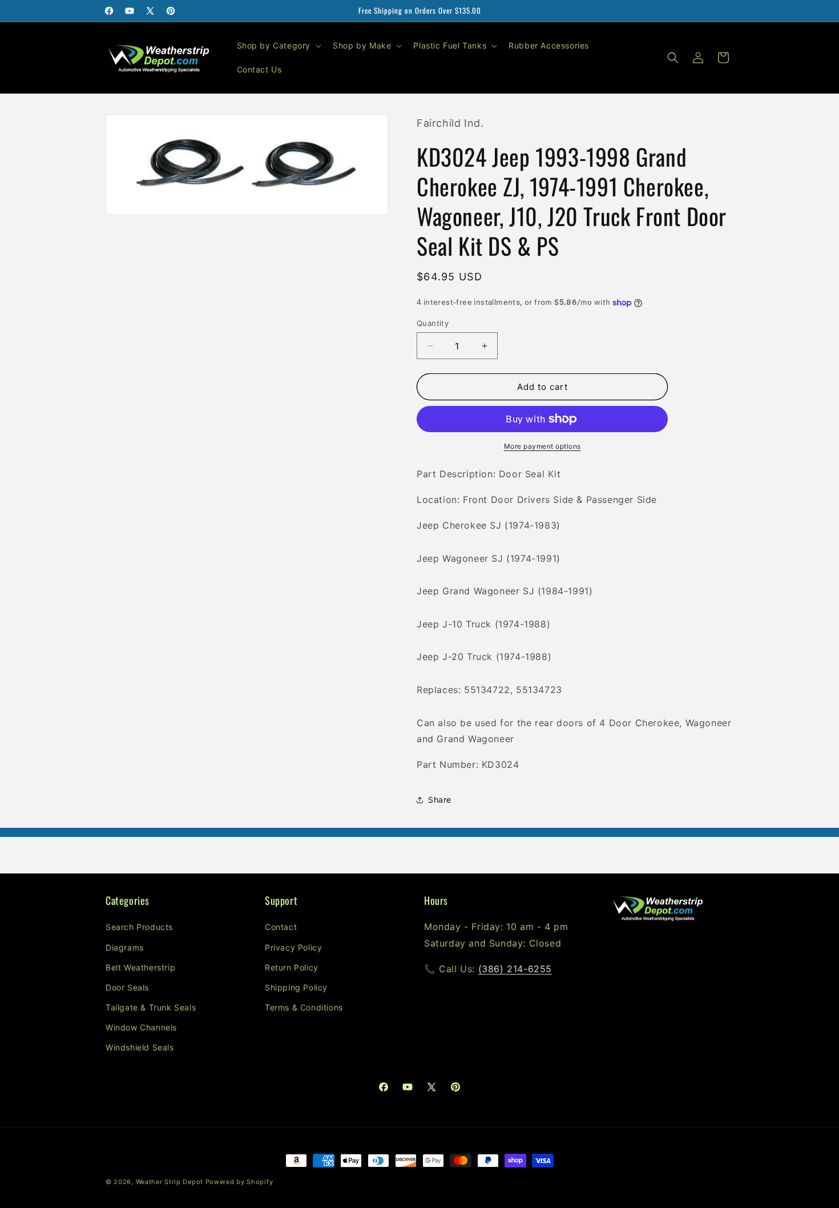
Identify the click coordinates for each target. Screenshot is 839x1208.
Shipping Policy (296, 987)
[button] (278, 46)
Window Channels (141, 1027)
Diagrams (125, 947)
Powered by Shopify (239, 1182)
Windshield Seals (140, 1047)
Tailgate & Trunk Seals (151, 1007)
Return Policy (291, 967)
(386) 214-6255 (515, 969)
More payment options (542, 446)
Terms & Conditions (304, 1007)
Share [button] (439, 799)
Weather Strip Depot (169, 1182)
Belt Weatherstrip (140, 967)
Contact (281, 927)
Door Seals (127, 987)
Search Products (139, 927)
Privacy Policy (293, 947)
